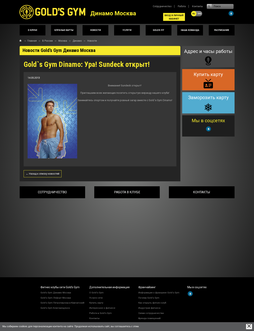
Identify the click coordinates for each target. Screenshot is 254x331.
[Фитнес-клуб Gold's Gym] (55, 12)
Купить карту (96, 303)
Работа (182, 6)
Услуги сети (96, 298)
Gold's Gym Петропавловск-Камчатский (62, 303)
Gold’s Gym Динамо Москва (55, 292)
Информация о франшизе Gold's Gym (158, 292)
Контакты (197, 6)
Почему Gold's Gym (148, 298)
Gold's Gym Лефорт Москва (55, 298)
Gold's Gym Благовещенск (55, 308)
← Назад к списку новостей (42, 173)
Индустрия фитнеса (149, 308)
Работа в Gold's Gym (100, 313)
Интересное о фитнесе (102, 308)
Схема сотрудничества (151, 313)
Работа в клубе (127, 192)
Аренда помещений (149, 318)
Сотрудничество (162, 6)
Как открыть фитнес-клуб (152, 303)
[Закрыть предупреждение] (249, 326)
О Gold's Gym (96, 292)
